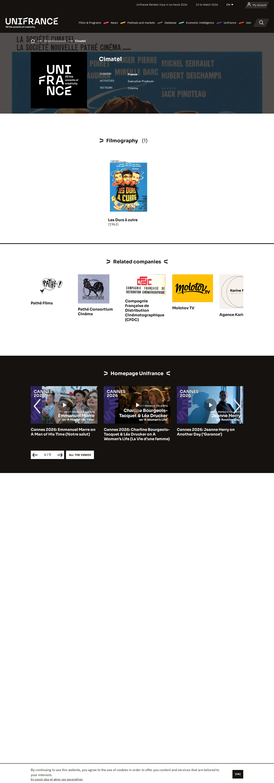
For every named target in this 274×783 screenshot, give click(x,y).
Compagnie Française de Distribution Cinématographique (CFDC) (144, 310)
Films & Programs (90, 22)
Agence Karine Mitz (237, 314)
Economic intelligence (200, 22)
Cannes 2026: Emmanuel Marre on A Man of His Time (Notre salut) (63, 432)
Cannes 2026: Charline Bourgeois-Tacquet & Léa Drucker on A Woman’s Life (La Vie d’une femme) (137, 434)
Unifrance (230, 22)
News (114, 22)
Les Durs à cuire (123, 220)
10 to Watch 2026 (207, 4)
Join (248, 22)
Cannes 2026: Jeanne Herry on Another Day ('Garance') (206, 432)
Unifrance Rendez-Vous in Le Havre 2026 (161, 4)
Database (170, 22)
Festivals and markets (141, 22)
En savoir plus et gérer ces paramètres (57, 779)
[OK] (238, 774)
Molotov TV (183, 308)
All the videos (80, 455)
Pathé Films (42, 303)
